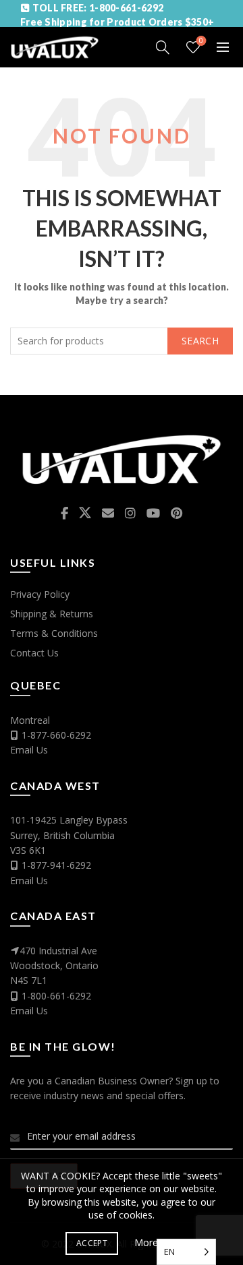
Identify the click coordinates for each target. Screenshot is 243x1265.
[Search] (162, 47)
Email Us (29, 749)
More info (156, 1242)
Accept (91, 1243)
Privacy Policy (40, 594)
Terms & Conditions (54, 633)
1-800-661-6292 (56, 995)
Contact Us (34, 652)
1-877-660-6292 (56, 735)
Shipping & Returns (51, 613)
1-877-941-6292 (56, 865)
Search (200, 340)
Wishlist (201, 41)
